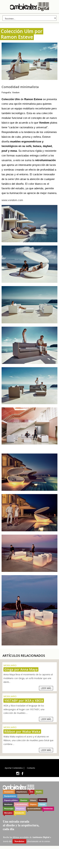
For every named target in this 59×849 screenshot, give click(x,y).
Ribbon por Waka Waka (22, 731)
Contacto (31, 768)
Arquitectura (21, 792)
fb (22, 773)
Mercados (8, 813)
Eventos (23, 800)
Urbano (33, 800)
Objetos (33, 804)
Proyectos (20, 809)
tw (17, 773)
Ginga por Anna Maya (21, 669)
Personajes (8, 809)
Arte (31, 792)
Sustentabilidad (33, 809)
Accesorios (9, 792)
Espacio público (11, 800)
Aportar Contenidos (14, 768)
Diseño (39, 792)
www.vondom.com (12, 200)
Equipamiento (10, 796)
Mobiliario (8, 804)
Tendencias (48, 809)
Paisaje (42, 804)
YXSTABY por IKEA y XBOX (23, 700)
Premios (42, 800)
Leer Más (46, 688)
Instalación (19, 813)
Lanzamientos (21, 804)
